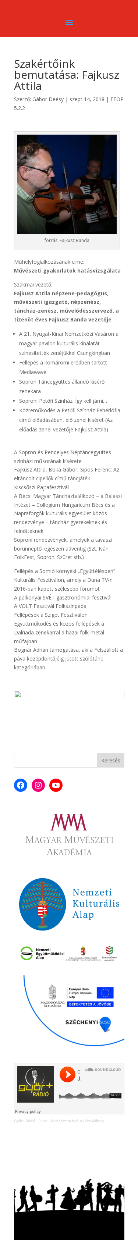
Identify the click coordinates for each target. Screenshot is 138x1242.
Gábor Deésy (48, 99)
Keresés (110, 760)
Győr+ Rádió (24, 1121)
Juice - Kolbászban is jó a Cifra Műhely (71, 1121)
